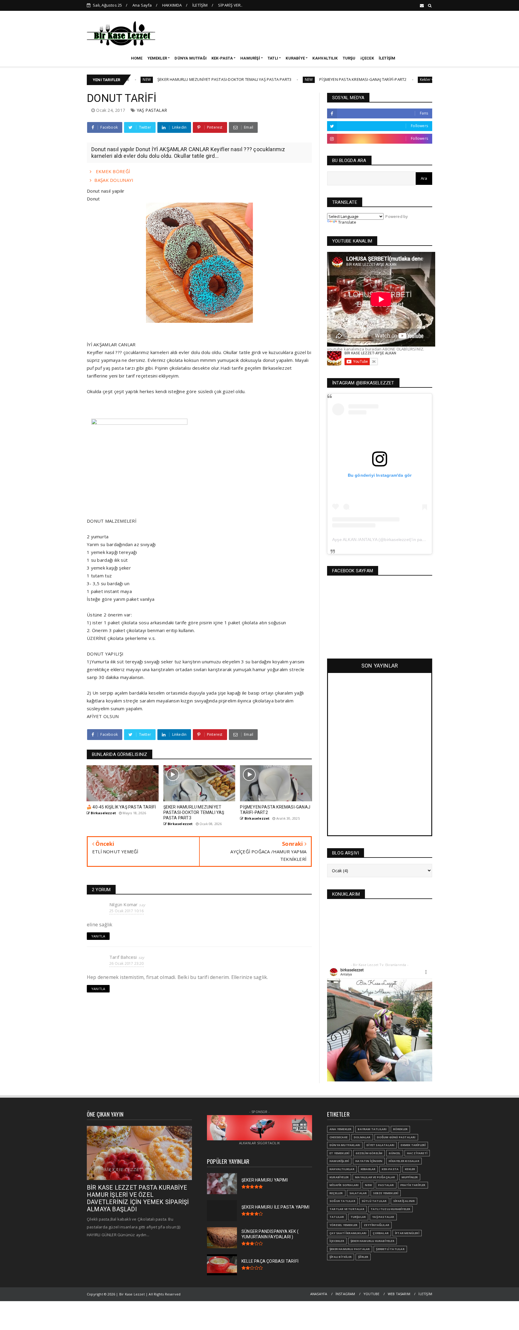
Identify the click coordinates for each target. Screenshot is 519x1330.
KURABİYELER (339, 1177)
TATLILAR (336, 1217)
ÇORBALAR (381, 1233)
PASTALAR (386, 1185)
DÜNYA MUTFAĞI (191, 58)
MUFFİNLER (410, 1177)
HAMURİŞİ (250, 58)
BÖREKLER (400, 1129)
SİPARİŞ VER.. (230, 5)
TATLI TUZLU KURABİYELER (391, 1209)
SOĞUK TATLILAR (342, 1201)
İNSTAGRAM (345, 1293)
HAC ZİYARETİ (417, 1153)
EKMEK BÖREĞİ (112, 171)
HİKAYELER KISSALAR (404, 1161)
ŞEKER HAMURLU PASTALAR (349, 1249)
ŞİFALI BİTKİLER (340, 1257)
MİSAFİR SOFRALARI (344, 1185)
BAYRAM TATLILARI (372, 1129)
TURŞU (349, 58)
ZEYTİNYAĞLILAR (376, 1225)
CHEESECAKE (338, 1137)
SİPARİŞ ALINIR (404, 1201)
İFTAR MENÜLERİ (407, 1233)
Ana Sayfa (142, 5)
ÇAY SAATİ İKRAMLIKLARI (347, 1233)
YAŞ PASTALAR (152, 110)
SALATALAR (358, 1193)
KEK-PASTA (222, 58)
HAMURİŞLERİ (339, 1161)
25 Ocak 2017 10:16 (126, 910)
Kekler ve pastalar (392, 79)
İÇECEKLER (336, 1241)
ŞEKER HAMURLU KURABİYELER (372, 1241)
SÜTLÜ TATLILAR (374, 1201)
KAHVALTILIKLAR (341, 1169)
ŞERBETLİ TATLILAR (390, 1249)
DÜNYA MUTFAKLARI (344, 1145)
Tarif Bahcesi (123, 957)
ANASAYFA (318, 1293)
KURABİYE (295, 58)
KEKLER (410, 1169)
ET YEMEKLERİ (339, 1153)
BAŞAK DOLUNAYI (113, 180)
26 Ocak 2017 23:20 (126, 963)
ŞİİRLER (363, 1257)
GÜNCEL (394, 1153)
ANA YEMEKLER (340, 1129)
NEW (266, 79)
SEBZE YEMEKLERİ (385, 1193)
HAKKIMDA (172, 5)
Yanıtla (98, 936)
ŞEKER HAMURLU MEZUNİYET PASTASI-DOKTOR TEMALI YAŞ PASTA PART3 (182, 79)
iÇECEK (367, 58)
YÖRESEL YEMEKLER (343, 1225)
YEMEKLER (157, 58)
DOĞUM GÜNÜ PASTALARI (396, 1137)
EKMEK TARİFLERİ (413, 1145)
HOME (137, 58)
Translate (347, 222)
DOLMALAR (362, 1137)
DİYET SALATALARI (380, 1145)
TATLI (273, 58)
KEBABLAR (368, 1169)
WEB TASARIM (399, 1293)
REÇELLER (336, 1193)
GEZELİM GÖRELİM (369, 1153)
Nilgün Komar (123, 904)
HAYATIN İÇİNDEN (368, 1161)
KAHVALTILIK (325, 58)
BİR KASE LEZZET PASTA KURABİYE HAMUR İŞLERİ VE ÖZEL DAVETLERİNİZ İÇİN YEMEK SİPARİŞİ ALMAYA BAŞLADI (138, 1198)
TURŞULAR (358, 1217)
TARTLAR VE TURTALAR (346, 1209)
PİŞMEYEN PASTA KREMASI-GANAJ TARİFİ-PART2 (320, 79)
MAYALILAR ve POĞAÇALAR (375, 1177)
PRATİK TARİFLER (413, 1185)
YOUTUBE (371, 1293)
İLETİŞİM (200, 5)
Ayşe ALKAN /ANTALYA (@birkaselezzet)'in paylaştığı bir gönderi (395, 539)
